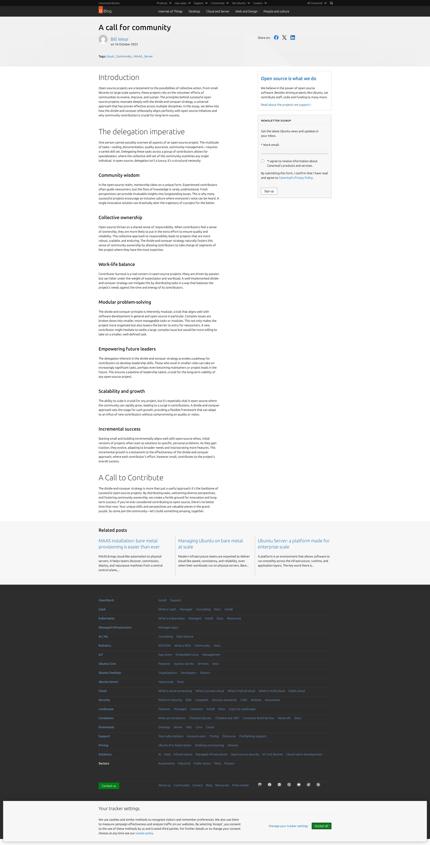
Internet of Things (170, 11)
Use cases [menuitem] (180, 3)
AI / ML (103, 636)
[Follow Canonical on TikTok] (310, 786)
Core (199, 727)
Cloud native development (304, 754)
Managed (186, 609)
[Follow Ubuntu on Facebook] (271, 786)
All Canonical (314, 3)
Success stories (184, 663)
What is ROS (182, 645)
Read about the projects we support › (286, 104)
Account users (196, 736)
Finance (229, 763)
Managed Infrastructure (212, 754)
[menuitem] (317, 3)
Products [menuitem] (162, 3)
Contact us (109, 785)
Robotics (105, 645)
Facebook (276, 37)
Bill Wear (120, 39)
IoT (101, 654)
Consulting (203, 609)
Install (162, 600)
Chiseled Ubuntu (200, 718)
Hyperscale (166, 681)
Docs (217, 609)
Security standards (224, 699)
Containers (106, 718)
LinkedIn (292, 37)
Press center (240, 785)
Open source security (245, 754)
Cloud (103, 690)
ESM (189, 699)
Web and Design (246, 11)
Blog (209, 785)
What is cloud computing (175, 690)
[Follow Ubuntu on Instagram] (290, 786)
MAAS (138, 56)
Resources (234, 618)
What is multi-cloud (272, 690)
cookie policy (144, 833)
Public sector (202, 763)
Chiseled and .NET (227, 718)
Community (124, 56)
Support (175, 600)
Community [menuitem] (217, 3)
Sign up (269, 191)
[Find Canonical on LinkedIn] (280, 786)
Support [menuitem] (198, 3)
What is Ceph (167, 609)
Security (104, 699)
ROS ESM (164, 645)
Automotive (166, 763)
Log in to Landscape (242, 709)
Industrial (184, 763)
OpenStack (106, 600)
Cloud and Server (217, 11)
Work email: (271, 144)
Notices (256, 699)
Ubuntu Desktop (110, 672)
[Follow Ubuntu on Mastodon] (261, 786)
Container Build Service (258, 718)
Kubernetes (107, 618)
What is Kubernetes (171, 618)
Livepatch (201, 699)
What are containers (171, 718)
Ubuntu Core (107, 663)
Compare (196, 709)
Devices (233, 745)
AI (159, 754)
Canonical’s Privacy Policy (296, 177)
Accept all (321, 826)
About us (164, 785)
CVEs (244, 699)
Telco (217, 763)
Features (164, 663)
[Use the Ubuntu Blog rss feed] (319, 786)
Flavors (205, 672)
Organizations (167, 672)
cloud (110, 56)
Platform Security (170, 699)
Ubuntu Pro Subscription (174, 745)
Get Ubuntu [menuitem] (239, 3)
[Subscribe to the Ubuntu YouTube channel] (300, 786)
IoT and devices (272, 754)
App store (165, 654)
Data (167, 754)
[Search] (331, 3)
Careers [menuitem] (258, 3)
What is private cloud (210, 690)
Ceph (102, 609)
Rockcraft (284, 718)
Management (211, 654)
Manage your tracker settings (288, 826)
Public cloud (297, 690)
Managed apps (168, 627)
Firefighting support (252, 736)
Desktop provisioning (209, 745)
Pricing (214, 736)
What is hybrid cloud (241, 690)
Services (203, 663)
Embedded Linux (187, 654)
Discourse (229, 736)
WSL (189, 727)
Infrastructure (183, 754)
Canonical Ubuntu (109, 3)
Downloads (106, 727)
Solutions (105, 754)
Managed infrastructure (115, 627)
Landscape (106, 709)
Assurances (272, 699)
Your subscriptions (170, 736)
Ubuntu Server (108, 681)
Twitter (284, 37)
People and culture (276, 11)
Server (148, 56)
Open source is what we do (288, 78)
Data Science (185, 636)
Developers (189, 672)
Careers (197, 785)
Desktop (194, 11)
